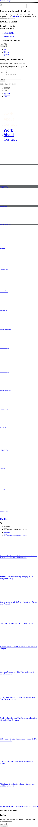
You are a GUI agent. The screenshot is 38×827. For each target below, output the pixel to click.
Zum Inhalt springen (5, 1)
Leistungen (7, 526)
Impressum (7, 87)
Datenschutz (7, 88)
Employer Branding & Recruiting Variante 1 (16, 529)
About (9, 119)
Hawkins (4, 519)
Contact (10, 124)
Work (8, 114)
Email (2, 44)
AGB (5, 90)
